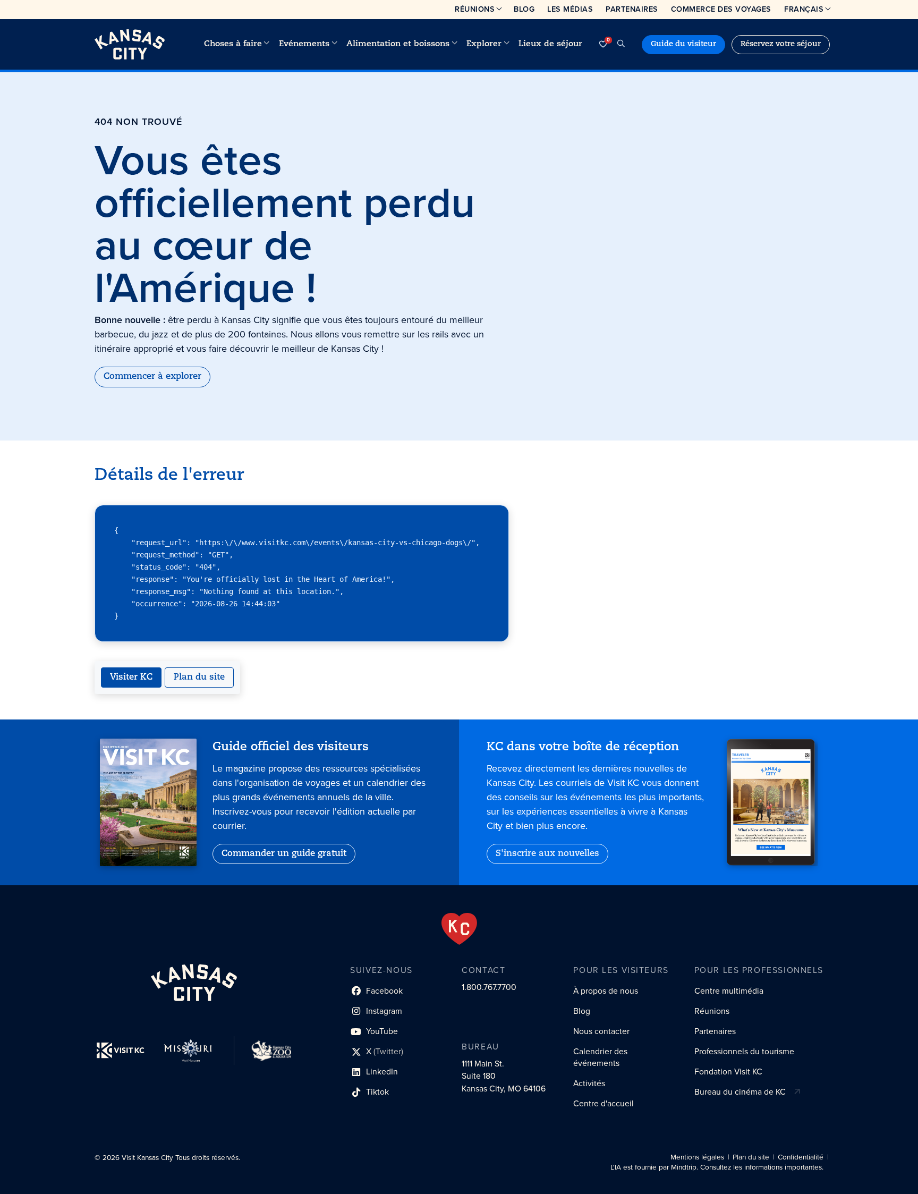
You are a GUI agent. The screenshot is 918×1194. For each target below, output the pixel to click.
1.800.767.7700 (489, 987)
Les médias (570, 9)
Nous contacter (601, 1031)
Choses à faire (233, 44)
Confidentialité (800, 1157)
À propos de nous (605, 991)
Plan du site (199, 677)
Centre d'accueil (603, 1103)
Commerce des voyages (721, 9)
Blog (524, 9)
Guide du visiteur (683, 44)
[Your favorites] (603, 44)
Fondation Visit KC (728, 1071)
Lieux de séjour (550, 44)
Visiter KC (131, 677)
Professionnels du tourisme (744, 1051)
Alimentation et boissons (397, 44)
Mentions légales (697, 1157)
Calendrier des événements (600, 1057)
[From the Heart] (459, 929)
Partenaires (632, 9)
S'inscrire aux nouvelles (547, 854)
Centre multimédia (728, 991)
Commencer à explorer (152, 376)
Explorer (484, 44)
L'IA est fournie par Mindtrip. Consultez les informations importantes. (716, 1168)
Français (803, 9)
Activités (589, 1083)
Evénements (304, 44)
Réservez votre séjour (781, 44)
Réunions (475, 9)
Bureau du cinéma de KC (740, 1092)
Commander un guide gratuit (284, 854)
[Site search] (621, 44)
